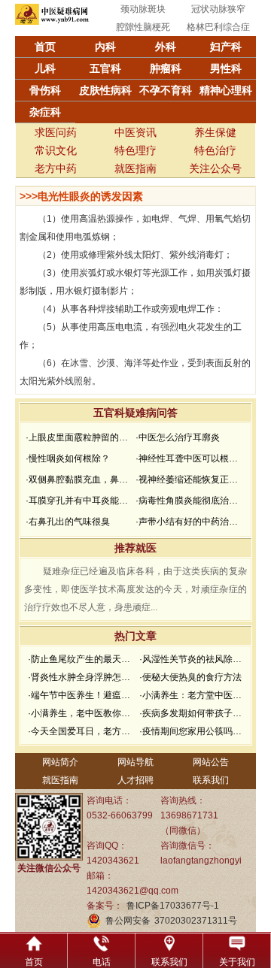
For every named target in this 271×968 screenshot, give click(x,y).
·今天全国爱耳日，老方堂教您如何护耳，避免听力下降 (82, 731)
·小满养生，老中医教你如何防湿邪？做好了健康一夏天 (82, 713)
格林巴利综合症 (218, 27)
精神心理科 (225, 90)
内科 (105, 47)
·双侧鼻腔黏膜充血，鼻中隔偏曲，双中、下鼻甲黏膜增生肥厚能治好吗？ (79, 479)
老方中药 (56, 168)
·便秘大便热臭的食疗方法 (190, 677)
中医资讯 (135, 132)
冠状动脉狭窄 (218, 9)
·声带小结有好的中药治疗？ (189, 521)
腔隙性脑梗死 (143, 27)
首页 (45, 47)
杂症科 (45, 112)
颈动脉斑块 (143, 9)
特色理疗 (135, 150)
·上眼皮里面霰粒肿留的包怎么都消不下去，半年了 (79, 437)
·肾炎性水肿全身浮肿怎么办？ (82, 677)
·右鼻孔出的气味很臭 (68, 521)
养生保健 (215, 132)
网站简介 (60, 762)
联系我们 (211, 780)
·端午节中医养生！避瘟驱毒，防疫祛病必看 (82, 695)
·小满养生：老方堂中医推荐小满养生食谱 (193, 695)
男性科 (226, 68)
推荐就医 (135, 548)
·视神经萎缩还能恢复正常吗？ (189, 479)
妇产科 (226, 47)
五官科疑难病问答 (135, 413)
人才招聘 (135, 780)
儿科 (45, 68)
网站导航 (135, 762)
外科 (165, 47)
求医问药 (56, 132)
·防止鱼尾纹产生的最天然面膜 (82, 659)
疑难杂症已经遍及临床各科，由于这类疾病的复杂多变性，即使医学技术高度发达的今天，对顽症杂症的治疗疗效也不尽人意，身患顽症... (135, 589)
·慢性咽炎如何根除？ (68, 458)
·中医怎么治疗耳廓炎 (178, 437)
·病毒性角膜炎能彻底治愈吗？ (189, 500)
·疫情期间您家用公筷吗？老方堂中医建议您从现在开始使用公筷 (193, 731)
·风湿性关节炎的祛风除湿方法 (193, 659)
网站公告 (211, 762)
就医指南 (135, 168)
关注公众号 (215, 168)
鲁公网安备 (128, 920)
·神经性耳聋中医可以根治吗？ (189, 458)
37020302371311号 (195, 920)
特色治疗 (215, 150)
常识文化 (56, 150)
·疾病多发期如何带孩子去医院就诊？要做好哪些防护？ (193, 713)
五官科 (105, 68)
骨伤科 (45, 90)
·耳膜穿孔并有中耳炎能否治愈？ (79, 500)
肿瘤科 (165, 68)
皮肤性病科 (105, 90)
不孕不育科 (165, 90)
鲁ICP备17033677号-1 (172, 905)
